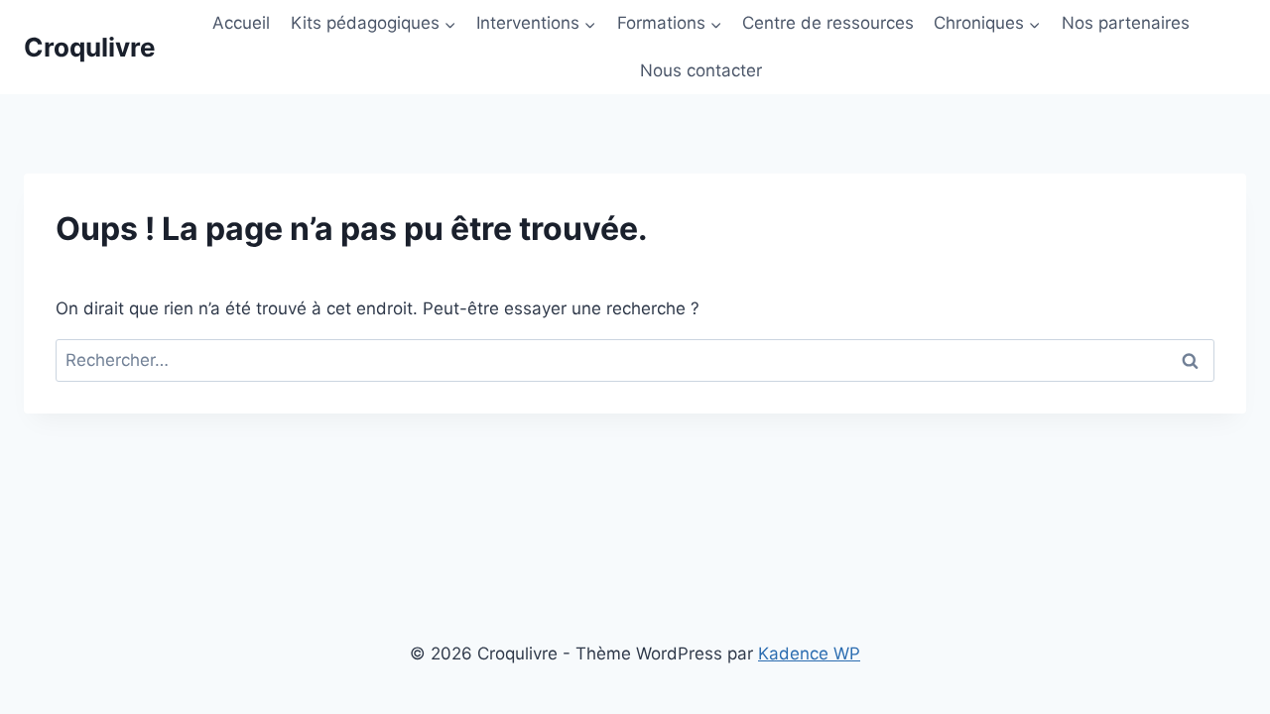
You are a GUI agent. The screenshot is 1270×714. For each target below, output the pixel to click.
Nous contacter (701, 70)
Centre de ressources (828, 23)
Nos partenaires (1126, 23)
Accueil (241, 23)
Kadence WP (809, 653)
